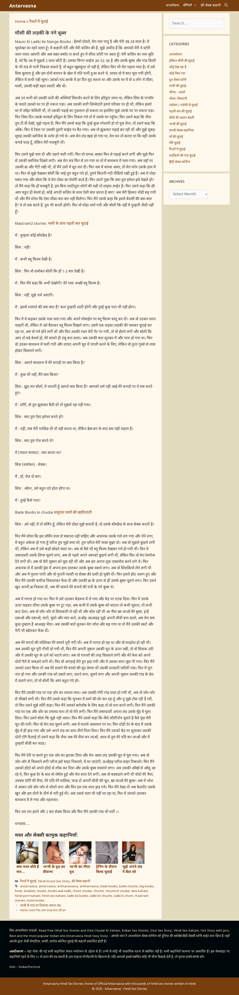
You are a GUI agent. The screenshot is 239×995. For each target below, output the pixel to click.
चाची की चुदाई (177, 86)
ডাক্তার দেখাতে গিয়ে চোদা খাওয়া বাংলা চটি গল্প (43, 911)
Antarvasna (22, 5)
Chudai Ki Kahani (107, 931)
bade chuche (128, 887)
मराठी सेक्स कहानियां (181, 131)
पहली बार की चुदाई (180, 112)
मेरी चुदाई (174, 143)
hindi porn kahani (27, 896)
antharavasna (67, 887)
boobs (41, 891)
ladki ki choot (123, 896)
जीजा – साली (177, 93)
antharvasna (89, 887)
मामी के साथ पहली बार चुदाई (68, 223)
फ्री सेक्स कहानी (211, 5)
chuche (98, 891)
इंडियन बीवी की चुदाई (182, 61)
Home (20, 21)
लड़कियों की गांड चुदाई (182, 156)
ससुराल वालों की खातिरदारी (73, 512)
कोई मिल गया (177, 74)
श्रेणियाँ (187, 5)
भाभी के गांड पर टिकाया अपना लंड (40, 906)
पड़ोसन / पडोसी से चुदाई (183, 105)
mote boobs (35, 901)
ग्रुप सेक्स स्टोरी (177, 80)
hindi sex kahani (54, 896)
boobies (30, 891)
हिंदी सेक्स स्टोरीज (179, 162)
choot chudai (82, 891)
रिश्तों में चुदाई (38, 21)
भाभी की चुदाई (178, 124)
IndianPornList (29, 967)
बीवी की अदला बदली (181, 118)
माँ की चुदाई (176, 137)
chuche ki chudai (117, 891)
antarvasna (28, 887)
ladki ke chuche (101, 896)
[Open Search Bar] (226, 5)
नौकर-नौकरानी (178, 99)
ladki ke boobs (77, 896)
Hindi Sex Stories (67, 931)
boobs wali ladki (59, 891)
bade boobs (108, 887)
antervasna (47, 887)
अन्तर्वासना (172, 5)
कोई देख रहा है (177, 67)
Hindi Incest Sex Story (54, 881)
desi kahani (139, 891)
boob (18, 891)
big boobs (146, 887)
